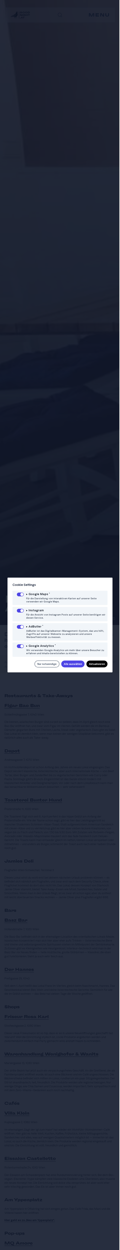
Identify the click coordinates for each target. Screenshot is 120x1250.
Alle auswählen (70, 664)
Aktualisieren (95, 664)
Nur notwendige (44, 664)
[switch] (20, 594)
